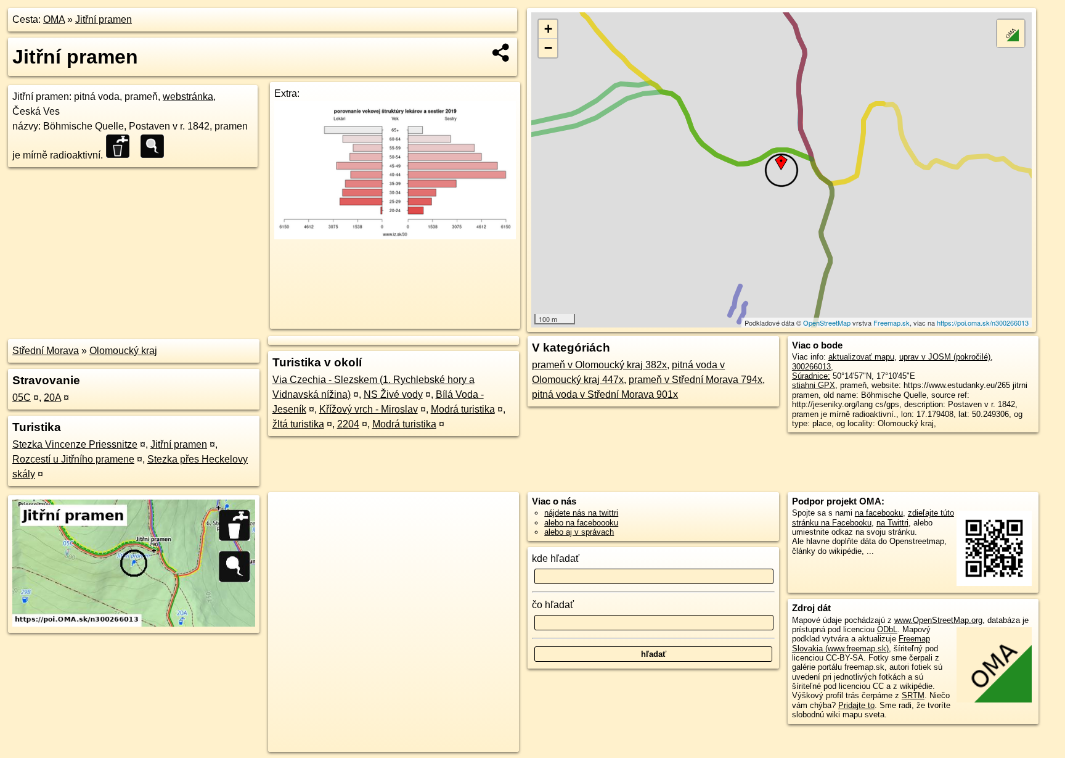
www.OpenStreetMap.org (938, 620)
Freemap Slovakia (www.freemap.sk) (861, 643)
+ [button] (548, 28)
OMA (54, 19)
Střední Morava (45, 350)
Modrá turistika (463, 409)
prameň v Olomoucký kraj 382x (599, 365)
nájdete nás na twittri (581, 512)
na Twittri (892, 522)
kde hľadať (555, 558)
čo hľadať (553, 604)
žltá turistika (298, 424)
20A (52, 397)
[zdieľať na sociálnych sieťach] (501, 52)
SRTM (913, 695)
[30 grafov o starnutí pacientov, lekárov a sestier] (394, 236)
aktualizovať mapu (861, 356)
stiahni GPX (813, 385)
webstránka (188, 96)
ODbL (887, 629)
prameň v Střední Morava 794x (695, 379)
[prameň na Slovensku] (156, 146)
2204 (348, 424)
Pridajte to (856, 705)
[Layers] (1010, 33)
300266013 (811, 366)
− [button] (548, 48)
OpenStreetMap (827, 323)
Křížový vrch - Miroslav (368, 409)
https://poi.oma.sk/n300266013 (983, 323)
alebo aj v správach (579, 532)
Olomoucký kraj (123, 350)
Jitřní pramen (103, 19)
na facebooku (879, 512)
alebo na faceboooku (581, 522)
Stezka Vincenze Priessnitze (74, 444)
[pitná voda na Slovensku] (121, 146)
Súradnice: (811, 376)
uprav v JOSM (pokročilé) (944, 356)
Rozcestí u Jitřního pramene (73, 459)
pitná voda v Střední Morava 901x (605, 394)
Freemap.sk (891, 323)
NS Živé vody (393, 394)
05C (21, 397)
